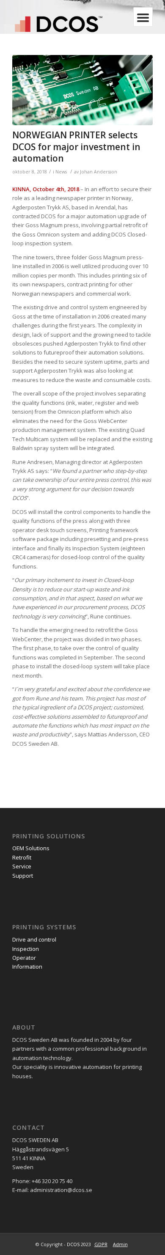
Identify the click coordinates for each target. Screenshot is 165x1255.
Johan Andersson (98, 172)
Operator (24, 957)
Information (27, 966)
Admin (120, 1244)
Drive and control (35, 939)
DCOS (73, 1244)
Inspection (26, 949)
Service (21, 866)
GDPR (100, 1244)
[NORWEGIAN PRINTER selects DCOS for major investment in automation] (82, 90)
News (61, 172)
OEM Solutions (31, 848)
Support (22, 875)
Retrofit (21, 857)
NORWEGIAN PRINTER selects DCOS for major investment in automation (76, 146)
